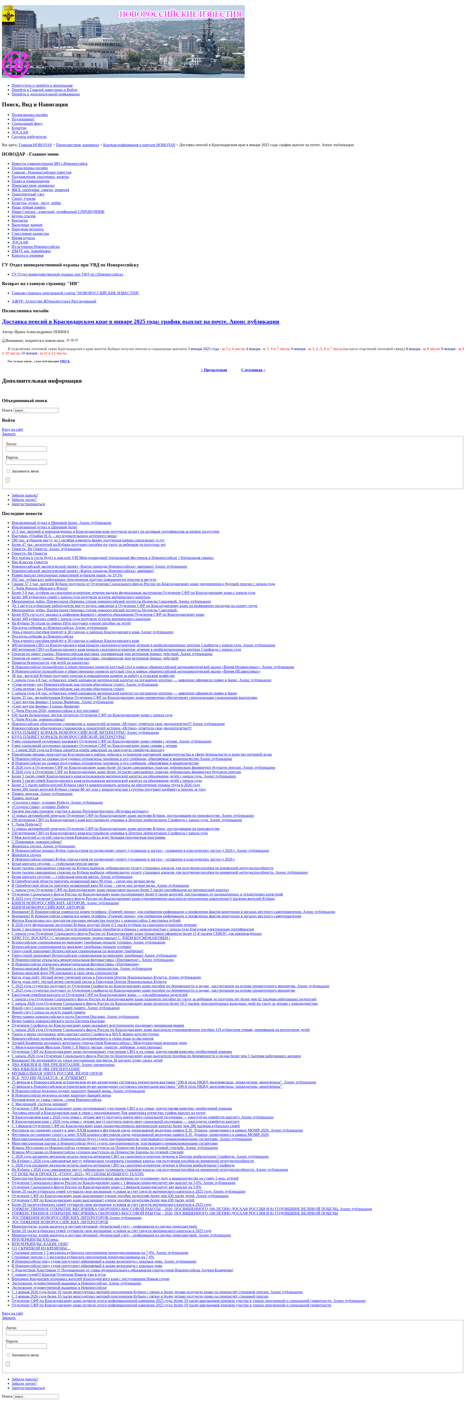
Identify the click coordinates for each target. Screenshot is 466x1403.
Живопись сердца (26, 855)
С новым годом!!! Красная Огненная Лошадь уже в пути (59, 1274)
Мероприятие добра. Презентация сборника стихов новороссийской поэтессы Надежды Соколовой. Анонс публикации (111, 601)
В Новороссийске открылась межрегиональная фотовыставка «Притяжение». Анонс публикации (93, 960)
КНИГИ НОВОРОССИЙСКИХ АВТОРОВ (48, 907)
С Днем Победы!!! (27, 824)
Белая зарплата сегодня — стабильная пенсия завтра (55, 864)
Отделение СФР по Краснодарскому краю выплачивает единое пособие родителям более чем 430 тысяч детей (103, 1200)
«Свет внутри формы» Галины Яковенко (45, 706)
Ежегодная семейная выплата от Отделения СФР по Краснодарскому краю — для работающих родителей (100, 995)
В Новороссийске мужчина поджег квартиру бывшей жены (61, 1095)
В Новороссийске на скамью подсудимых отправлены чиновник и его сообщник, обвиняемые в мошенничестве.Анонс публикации (122, 759)
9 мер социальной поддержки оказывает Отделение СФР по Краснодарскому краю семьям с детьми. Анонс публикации (111, 741)
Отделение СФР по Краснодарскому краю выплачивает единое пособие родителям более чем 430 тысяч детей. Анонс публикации (120, 1196)
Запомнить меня (25, 471)
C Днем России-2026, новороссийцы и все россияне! (55, 711)
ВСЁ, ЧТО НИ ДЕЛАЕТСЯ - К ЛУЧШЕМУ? (49, 1078)
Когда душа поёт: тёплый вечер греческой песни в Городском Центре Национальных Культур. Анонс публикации (106, 977)
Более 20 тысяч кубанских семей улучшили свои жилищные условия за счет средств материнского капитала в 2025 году (112, 1204)
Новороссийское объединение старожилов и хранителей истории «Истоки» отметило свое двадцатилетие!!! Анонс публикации (118, 724)
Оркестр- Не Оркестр (29, 553)
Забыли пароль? (25, 495)
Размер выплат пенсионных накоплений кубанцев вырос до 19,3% (67, 575)
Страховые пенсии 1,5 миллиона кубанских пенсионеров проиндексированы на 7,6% (83, 1257)
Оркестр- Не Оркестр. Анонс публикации (46, 549)
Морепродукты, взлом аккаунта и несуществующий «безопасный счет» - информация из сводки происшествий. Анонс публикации (121, 1235)
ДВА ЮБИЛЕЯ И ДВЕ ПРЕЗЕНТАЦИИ (46, 1069)
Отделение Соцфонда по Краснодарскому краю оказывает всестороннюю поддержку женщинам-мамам (98, 1025)
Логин (11, 444)
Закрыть (9, 434)
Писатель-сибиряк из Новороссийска (42, 636)
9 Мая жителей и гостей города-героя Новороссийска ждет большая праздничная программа (88, 837)
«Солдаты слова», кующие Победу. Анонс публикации (57, 802)
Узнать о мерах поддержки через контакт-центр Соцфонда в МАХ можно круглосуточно (85, 1034)
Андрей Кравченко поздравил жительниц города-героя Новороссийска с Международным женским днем (99, 1043)
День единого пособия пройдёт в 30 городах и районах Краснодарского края (75, 641)
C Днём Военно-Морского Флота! (40, 588)
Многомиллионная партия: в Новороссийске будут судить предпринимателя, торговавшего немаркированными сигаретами (115, 1143)
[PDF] (68, 340)
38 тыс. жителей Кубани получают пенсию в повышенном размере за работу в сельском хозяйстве (93, 676)
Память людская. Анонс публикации (42, 794)
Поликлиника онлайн (30, 115)
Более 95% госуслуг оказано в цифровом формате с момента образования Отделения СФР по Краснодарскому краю (108, 614)
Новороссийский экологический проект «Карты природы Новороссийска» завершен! (83, 571)
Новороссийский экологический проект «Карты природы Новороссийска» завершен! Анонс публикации (99, 566)
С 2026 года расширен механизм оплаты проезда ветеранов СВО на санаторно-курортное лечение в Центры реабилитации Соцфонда (123, 1165)
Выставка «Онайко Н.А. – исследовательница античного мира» (64, 536)
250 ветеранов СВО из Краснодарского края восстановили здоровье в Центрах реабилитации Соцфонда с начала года (110, 833)
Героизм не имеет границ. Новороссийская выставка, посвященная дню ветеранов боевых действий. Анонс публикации (112, 654)
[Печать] (72, 340)
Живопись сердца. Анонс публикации (43, 846)
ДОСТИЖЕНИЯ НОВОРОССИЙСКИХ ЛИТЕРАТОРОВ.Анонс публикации (76, 1218)
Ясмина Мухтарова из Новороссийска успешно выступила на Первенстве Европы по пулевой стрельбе (98, 1152)
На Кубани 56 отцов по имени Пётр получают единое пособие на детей (71, 623)
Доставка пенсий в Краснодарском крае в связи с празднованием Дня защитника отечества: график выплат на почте (108, 1113)
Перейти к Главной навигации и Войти (44, 90)
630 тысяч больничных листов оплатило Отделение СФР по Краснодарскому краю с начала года (92, 715)
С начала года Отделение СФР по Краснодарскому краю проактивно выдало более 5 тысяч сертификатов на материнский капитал (120, 890)
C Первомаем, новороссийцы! (37, 842)
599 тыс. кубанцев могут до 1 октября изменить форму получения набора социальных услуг (88, 540)
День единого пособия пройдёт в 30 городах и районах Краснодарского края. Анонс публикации (92, 632)
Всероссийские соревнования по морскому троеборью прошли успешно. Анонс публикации (89, 942)
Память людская (25, 798)
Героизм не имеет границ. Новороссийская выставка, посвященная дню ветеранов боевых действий (95, 658)
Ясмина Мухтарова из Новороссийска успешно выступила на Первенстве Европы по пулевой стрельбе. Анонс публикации (115, 1148)
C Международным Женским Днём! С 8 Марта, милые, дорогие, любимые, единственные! (87, 1047)
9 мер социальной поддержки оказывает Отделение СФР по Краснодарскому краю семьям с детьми (94, 746)
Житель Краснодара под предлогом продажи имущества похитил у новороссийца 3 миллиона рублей (96, 920)
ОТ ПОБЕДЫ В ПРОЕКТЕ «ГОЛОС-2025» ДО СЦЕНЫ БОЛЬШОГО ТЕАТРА (78, 1174)
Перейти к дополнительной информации (46, 94)
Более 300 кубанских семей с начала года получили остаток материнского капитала (81, 597)
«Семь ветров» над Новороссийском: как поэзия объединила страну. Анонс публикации (85, 684)
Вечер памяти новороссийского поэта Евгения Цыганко (58, 1021)
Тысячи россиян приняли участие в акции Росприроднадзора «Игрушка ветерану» (80, 811)
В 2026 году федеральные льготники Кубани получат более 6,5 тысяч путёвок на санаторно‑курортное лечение (104, 925)
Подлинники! (23, 119)
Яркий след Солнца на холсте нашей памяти (48, 1012)
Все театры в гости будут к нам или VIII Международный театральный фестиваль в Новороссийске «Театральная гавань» (113, 558)
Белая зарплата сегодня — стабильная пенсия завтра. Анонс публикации (72, 877)
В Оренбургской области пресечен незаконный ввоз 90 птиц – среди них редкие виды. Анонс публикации (100, 885)
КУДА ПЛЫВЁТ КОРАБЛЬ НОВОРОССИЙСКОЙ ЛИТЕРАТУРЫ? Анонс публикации (85, 732)
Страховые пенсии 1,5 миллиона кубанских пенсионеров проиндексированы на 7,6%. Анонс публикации (100, 1253)
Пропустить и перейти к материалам (42, 85)
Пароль (12, 457)
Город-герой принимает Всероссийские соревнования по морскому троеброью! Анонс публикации (94, 955)
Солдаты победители (29, 137)
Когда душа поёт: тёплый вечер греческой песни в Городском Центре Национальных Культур (89, 982)
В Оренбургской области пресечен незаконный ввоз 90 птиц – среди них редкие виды (83, 881)
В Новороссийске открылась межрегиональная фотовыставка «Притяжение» (76, 964)
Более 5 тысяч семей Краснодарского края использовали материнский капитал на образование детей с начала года (107, 780)
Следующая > (253, 370)
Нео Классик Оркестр (30, 562)
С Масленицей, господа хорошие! (40, 1104)
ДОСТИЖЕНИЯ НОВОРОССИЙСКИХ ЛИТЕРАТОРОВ (60, 1222)
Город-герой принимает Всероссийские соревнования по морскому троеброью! (77, 951)
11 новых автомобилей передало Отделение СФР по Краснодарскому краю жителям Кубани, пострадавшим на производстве (116, 829)
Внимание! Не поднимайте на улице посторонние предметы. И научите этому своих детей (87, 1060)
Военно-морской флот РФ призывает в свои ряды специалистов (65, 973)
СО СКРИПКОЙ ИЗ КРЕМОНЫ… (41, 1248)
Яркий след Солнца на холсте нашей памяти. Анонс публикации (66, 1008)
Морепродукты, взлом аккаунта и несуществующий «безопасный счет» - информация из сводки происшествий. (105, 1226)
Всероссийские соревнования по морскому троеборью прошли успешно (71, 947)
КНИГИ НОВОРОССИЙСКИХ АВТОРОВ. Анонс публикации (65, 903)
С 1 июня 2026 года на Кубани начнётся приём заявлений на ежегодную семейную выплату (88, 750)
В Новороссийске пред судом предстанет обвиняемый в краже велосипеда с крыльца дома (87, 1266)
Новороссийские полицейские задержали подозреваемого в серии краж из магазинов (83, 1038)
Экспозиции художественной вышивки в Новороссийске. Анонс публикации (76, 1283)
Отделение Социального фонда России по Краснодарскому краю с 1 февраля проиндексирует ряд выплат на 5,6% (106, 1187)
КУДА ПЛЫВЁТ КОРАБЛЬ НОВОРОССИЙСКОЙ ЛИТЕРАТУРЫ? (69, 737)
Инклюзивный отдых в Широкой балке (44, 527)
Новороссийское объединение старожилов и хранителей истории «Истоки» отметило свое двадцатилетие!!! (101, 728)
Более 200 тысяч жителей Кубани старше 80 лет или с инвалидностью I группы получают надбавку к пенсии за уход (109, 789)
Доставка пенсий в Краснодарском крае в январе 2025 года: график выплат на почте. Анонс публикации (140, 321)
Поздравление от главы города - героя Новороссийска (56, 1100)
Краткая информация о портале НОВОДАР (139, 145)
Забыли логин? (24, 500)
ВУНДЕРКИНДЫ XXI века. (35, 1239)
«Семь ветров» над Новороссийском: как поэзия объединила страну (68, 689)
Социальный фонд (27, 123)
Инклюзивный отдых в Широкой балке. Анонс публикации (61, 523)
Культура (19, 128)
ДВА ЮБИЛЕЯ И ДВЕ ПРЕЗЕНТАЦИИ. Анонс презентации (63, 1065)
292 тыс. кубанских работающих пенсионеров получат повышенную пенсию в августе (84, 579)
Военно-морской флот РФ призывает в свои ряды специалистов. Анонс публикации (82, 968)
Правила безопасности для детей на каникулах (50, 662)
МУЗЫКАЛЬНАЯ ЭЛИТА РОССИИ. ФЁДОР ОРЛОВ (57, 1073)
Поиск (8, 410)
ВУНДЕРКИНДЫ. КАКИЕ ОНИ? (40, 1244)
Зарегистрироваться (28, 504)
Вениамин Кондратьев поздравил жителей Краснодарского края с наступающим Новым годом (90, 1279)
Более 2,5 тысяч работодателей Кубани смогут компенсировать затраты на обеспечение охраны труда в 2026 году (106, 785)
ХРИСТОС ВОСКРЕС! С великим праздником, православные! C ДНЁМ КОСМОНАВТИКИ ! (91, 938)
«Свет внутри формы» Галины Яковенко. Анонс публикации (63, 702)
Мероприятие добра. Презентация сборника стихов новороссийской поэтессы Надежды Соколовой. (95, 610)
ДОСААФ (20, 132)
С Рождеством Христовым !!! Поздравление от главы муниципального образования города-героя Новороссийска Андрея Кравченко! (122, 1270)
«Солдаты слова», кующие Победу (40, 807)
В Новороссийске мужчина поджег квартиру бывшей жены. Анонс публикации (78, 1091)
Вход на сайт (12, 429)
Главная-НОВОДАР (35, 145)
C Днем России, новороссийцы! (38, 719)
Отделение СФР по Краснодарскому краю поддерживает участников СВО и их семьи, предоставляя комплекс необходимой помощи (122, 1051)
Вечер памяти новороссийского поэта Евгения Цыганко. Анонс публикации (75, 1016)
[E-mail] (76, 340)
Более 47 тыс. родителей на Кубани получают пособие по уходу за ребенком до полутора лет (89, 544)
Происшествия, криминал (77, 145)
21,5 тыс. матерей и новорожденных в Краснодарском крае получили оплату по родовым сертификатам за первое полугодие (115, 531)
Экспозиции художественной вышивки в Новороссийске (59, 1287)
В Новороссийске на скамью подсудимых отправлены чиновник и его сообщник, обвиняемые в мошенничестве (105, 763)
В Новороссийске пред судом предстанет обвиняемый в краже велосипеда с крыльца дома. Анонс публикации (104, 1261)
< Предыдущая (214, 370)
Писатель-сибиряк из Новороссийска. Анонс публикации (60, 627)
